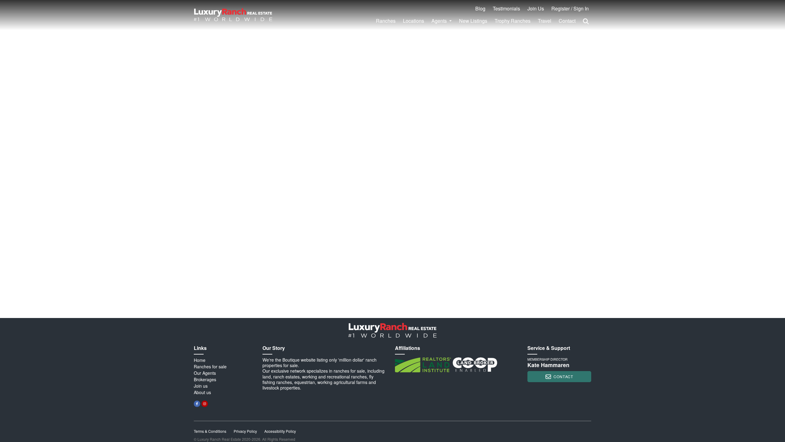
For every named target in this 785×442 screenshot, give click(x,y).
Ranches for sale (210, 366)
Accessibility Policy (280, 431)
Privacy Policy (245, 431)
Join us (201, 386)
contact (563, 376)
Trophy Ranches (512, 20)
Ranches (386, 20)
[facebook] (197, 404)
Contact (567, 20)
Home (199, 360)
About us (202, 392)
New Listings (473, 20)
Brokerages (205, 379)
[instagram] (204, 404)
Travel (544, 20)
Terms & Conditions (210, 431)
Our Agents (205, 373)
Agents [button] (439, 20)
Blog (480, 8)
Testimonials (506, 8)
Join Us (535, 8)
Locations (413, 20)
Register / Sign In (570, 8)
